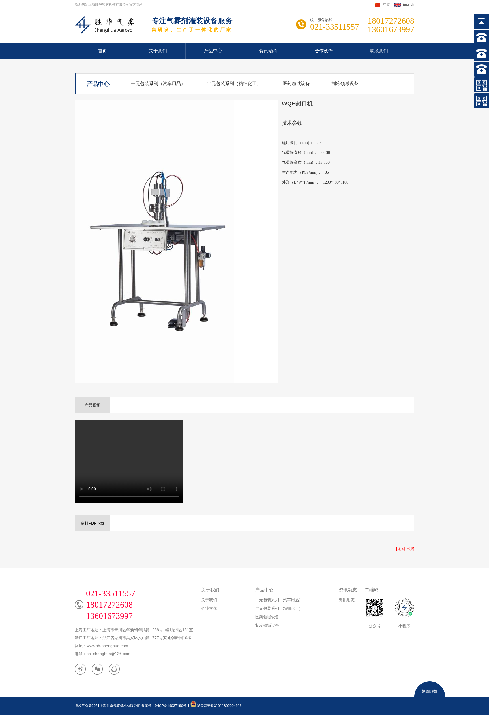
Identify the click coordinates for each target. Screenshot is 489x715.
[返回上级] (405, 548)
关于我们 (158, 50)
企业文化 (209, 608)
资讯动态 (268, 50)
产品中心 (213, 50)
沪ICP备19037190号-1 (172, 706)
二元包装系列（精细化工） (234, 83)
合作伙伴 (324, 50)
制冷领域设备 (345, 83)
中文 (386, 5)
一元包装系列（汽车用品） (158, 83)
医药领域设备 (296, 83)
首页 (102, 50)
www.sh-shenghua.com (107, 645)
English (408, 5)
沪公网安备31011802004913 (219, 706)
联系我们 (379, 50)
